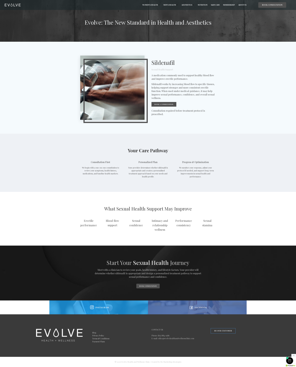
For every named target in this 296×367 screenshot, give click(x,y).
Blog (94, 332)
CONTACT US (157, 329)
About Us (242, 5)
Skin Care (215, 5)
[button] (289, 360)
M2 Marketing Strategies (170, 362)
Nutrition (202, 5)
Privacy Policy (98, 335)
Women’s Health (150, 5)
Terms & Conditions (100, 338)
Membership (229, 5)
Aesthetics (187, 5)
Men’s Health (169, 5)
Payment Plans (98, 341)
